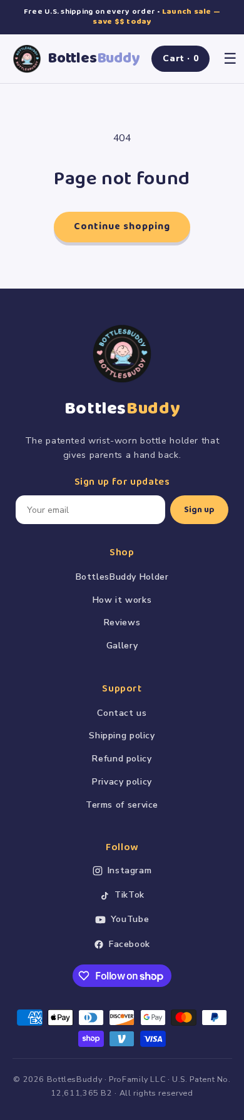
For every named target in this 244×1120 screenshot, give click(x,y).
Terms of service (122, 805)
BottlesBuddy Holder (122, 577)
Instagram (130, 870)
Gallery (122, 646)
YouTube (130, 919)
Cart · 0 (180, 58)
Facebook (129, 944)
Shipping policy (122, 735)
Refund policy (121, 759)
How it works (122, 600)
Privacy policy (122, 782)
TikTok (129, 895)
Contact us (121, 713)
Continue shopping (122, 226)
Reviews (122, 622)
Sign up (199, 510)
